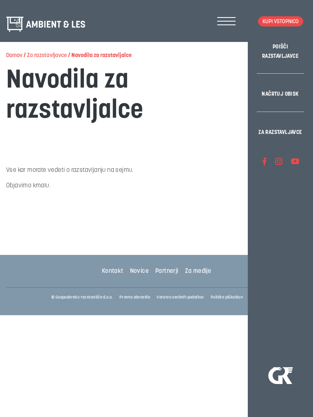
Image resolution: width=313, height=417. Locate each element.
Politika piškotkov (227, 297)
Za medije (198, 271)
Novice (139, 271)
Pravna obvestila (134, 297)
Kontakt (112, 271)
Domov (14, 56)
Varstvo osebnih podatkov (180, 297)
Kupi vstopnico (280, 21)
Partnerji (167, 271)
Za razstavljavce (280, 132)
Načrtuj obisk (280, 94)
